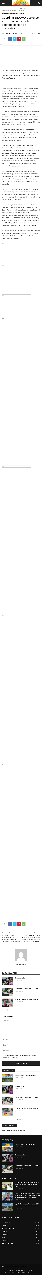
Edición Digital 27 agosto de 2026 (25, 1075)
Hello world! (23, 1130)
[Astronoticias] (3, 34)
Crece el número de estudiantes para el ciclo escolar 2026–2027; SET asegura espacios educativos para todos (27, 1195)
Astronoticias (10, 33)
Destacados (10, 9)
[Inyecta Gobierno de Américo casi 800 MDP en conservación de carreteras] (7, 1207)
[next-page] (6, 1010)
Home (3, 9)
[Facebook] (10, 39)
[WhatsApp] (23, 39)
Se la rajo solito (20, 978)
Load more (20, 1119)
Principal (21, 13)
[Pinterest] (19, 39)
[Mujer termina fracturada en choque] (7, 1003)
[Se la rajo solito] (7, 981)
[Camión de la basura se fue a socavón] (7, 992)
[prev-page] (3, 1010)
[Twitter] (15, 39)
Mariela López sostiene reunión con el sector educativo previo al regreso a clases (27, 1184)
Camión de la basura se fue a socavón (27, 989)
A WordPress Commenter (9, 1130)
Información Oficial (13, 13)
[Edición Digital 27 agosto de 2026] (7, 1078)
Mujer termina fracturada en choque (26, 999)
